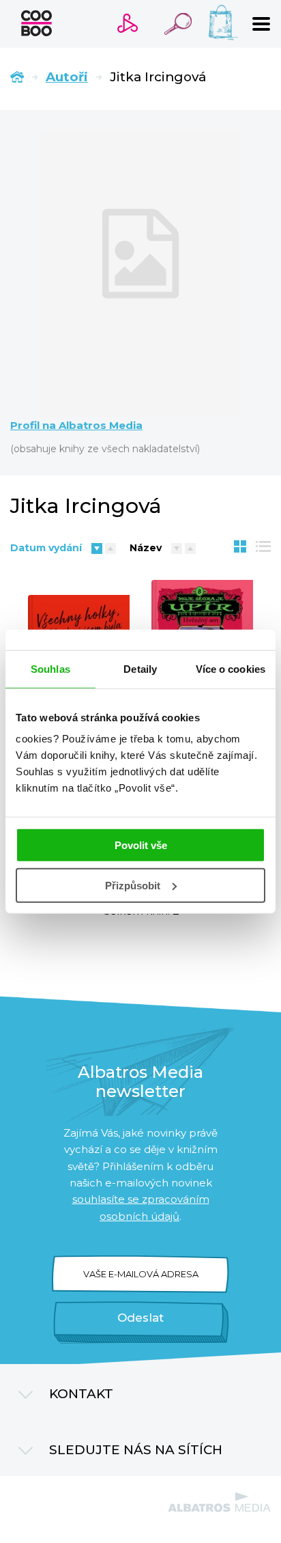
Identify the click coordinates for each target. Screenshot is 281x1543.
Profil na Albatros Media (76, 425)
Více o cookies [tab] (230, 668)
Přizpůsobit (132, 885)
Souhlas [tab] (50, 668)
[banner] (36, 23)
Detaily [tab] (140, 668)
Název (146, 548)
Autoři (67, 77)
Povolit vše (141, 845)
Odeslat (140, 1317)
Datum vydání (46, 548)
